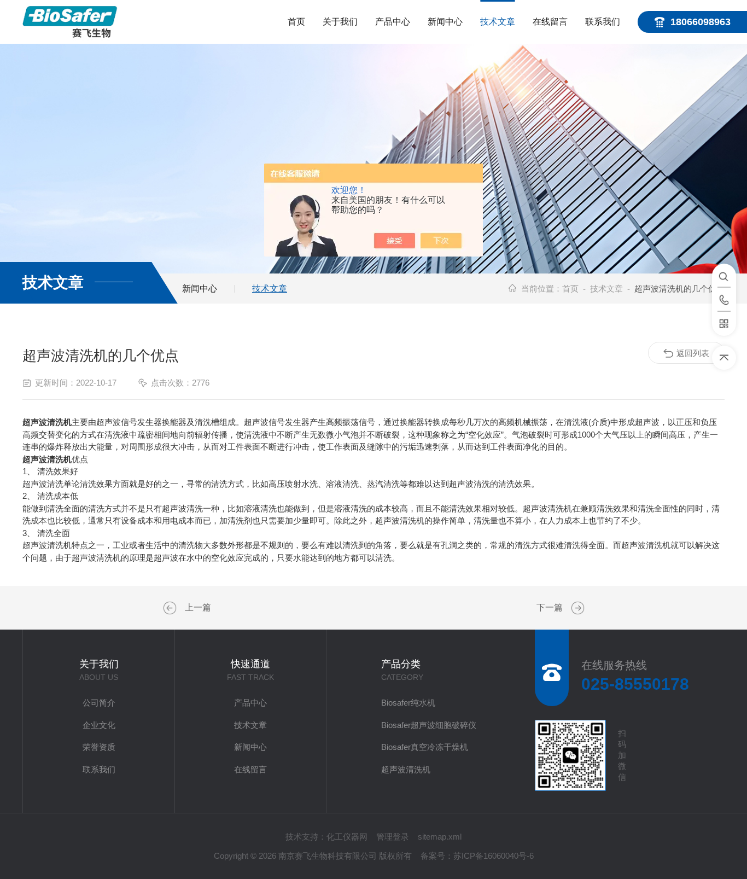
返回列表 (692, 353)
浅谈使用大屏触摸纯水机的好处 (171, 608)
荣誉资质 (99, 747)
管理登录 (392, 836)
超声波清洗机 (405, 769)
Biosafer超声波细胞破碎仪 (428, 725)
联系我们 (602, 21)
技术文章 (497, 21)
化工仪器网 (346, 836)
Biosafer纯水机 (408, 702)
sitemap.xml (440, 836)
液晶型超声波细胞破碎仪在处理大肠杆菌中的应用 (576, 608)
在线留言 (550, 21)
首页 (296, 21)
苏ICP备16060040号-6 (493, 855)
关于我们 (340, 21)
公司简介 (99, 702)
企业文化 (99, 725)
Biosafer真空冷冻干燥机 (424, 747)
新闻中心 (445, 21)
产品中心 (392, 21)
